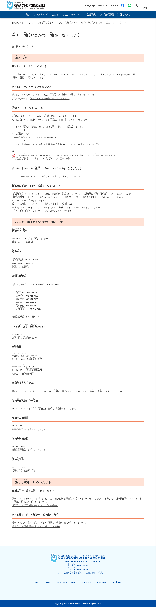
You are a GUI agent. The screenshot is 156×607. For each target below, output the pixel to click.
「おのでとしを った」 (35, 505)
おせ (25, 317)
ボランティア (77, 14)
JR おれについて (24, 337)
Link (112, 582)
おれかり (28, 429)
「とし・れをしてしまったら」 (50, 98)
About (36, 582)
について (123, 14)
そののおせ (24, 373)
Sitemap (46, 582)
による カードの (41, 158)
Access (74, 582)
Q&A (120, 582)
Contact (114, 5)
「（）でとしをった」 (36, 526)
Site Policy (86, 582)
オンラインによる (39, 204)
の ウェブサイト (34, 210)
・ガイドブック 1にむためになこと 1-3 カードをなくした (65, 155)
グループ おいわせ (25, 242)
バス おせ (21, 266)
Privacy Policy (61, 582)
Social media (100, 582)
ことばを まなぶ (60, 14)
